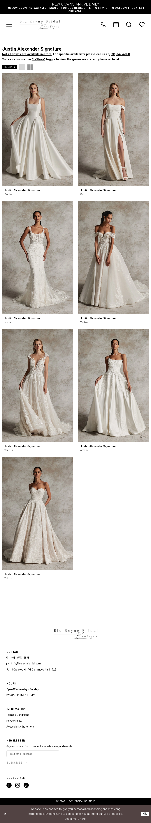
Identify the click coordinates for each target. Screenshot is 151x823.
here (83, 818)
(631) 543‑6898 (119, 54)
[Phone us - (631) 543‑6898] (103, 24)
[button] (9, 24)
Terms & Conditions (17, 714)
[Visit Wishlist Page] (141, 24)
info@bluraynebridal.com (26, 663)
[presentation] (37, 129)
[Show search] (128, 24)
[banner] (39, 25)
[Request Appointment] (116, 24)
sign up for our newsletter (71, 7)
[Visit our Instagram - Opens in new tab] (17, 785)
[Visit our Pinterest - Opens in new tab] (26, 785)
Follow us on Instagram (25, 7)
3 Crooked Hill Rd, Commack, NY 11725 (33, 669)
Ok (145, 813)
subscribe (14, 762)
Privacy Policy (14, 720)
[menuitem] (9, 24)
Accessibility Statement (20, 726)
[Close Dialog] (5, 814)
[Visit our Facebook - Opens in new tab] (9, 785)
